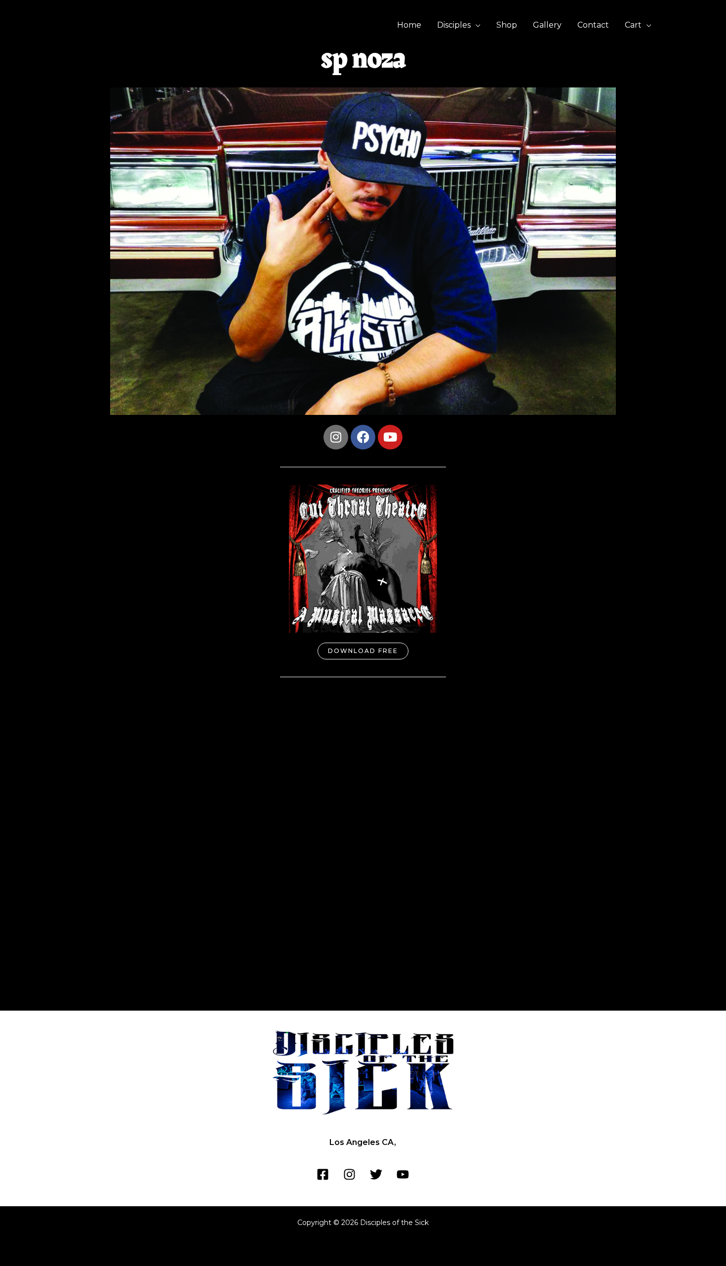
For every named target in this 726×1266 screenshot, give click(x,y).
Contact (593, 25)
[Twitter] (376, 1174)
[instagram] (349, 1174)
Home (409, 25)
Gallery (547, 25)
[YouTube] (403, 1174)
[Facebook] (323, 1174)
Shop (506, 25)
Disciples (454, 25)
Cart (633, 25)
